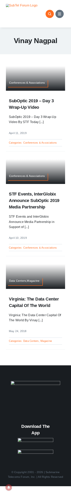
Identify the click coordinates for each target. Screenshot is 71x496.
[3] (35, 382)
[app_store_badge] (35, 439)
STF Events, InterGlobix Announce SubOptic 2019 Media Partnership (34, 200)
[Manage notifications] (9, 487)
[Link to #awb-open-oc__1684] (59, 14)
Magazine (46, 340)
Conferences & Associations (40, 142)
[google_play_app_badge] (35, 451)
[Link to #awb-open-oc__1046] (50, 14)
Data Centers (31, 340)
